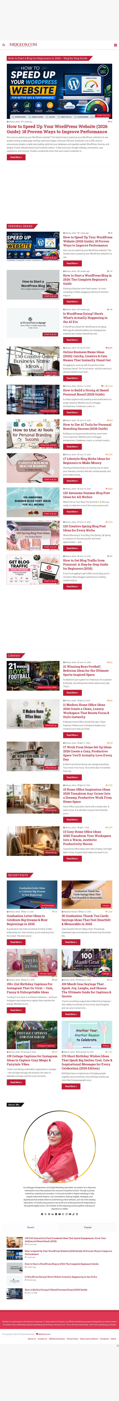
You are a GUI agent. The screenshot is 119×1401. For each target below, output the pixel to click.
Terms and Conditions (89, 1339)
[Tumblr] (63, 1214)
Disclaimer (104, 1339)
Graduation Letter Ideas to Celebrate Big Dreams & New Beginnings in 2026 (27, 920)
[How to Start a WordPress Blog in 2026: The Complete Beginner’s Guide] (15, 1268)
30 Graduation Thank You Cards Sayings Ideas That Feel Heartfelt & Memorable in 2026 (86, 920)
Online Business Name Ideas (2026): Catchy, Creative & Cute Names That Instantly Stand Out (87, 356)
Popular (88, 1227)
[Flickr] (56, 1214)
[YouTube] (59, 1214)
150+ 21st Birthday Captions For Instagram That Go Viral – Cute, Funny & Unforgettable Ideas (30, 988)
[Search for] (3, 46)
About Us (32, 1339)
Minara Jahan (14, 122)
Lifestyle (14, 655)
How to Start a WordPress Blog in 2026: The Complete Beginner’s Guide (87, 279)
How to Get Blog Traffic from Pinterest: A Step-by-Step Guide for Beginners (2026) (85, 564)
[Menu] (115, 46)
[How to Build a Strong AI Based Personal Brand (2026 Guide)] (15, 1293)
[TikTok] (73, 1214)
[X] (45, 1214)
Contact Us (42, 1339)
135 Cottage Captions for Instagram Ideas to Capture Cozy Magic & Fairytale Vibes (32, 1060)
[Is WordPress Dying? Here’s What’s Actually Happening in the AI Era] (15, 1280)
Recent (30, 1227)
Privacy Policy (72, 1339)
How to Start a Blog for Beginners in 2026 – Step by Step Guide (47, 58)
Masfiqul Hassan (70, 912)
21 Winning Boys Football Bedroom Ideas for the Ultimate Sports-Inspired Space (86, 670)
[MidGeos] (23, 45)
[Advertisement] (59, 20)
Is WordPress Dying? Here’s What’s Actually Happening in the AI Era (85, 318)
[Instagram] (66, 1214)
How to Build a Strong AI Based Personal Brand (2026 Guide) (56, 1289)
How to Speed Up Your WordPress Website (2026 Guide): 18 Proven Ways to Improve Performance (57, 129)
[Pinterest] (49, 1214)
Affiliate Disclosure (57, 1339)
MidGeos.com (44, 1334)
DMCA (113, 1339)
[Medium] (70, 1214)
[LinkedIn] (52, 1214)
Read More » (16, 157)
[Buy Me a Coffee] (77, 1214)
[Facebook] (42, 1214)
